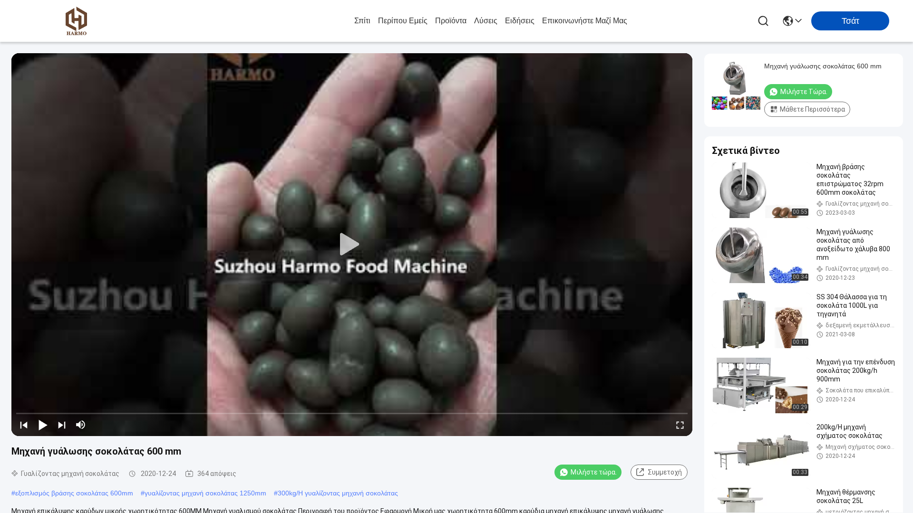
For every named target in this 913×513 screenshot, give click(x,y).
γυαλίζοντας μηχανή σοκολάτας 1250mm (205, 493)
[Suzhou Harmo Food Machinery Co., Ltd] (76, 21)
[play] (352, 244)
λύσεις (485, 21)
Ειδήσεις (519, 21)
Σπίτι (362, 21)
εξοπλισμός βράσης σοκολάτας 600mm (74, 493)
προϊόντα (450, 21)
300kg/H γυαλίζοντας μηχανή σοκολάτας (338, 493)
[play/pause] (42, 425)
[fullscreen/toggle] (680, 425)
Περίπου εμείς (402, 21)
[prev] (23, 425)
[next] (61, 425)
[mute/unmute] (80, 425)
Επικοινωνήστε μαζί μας (584, 21)
